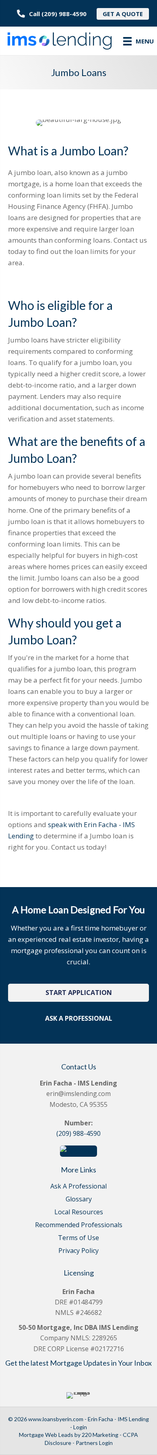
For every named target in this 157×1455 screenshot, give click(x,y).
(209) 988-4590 (78, 1133)
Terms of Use (78, 1238)
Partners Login (94, 1442)
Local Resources (78, 1212)
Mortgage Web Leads (46, 1434)
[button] (78, 993)
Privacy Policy (78, 1251)
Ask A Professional (78, 1187)
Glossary (79, 1199)
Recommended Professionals (78, 1225)
